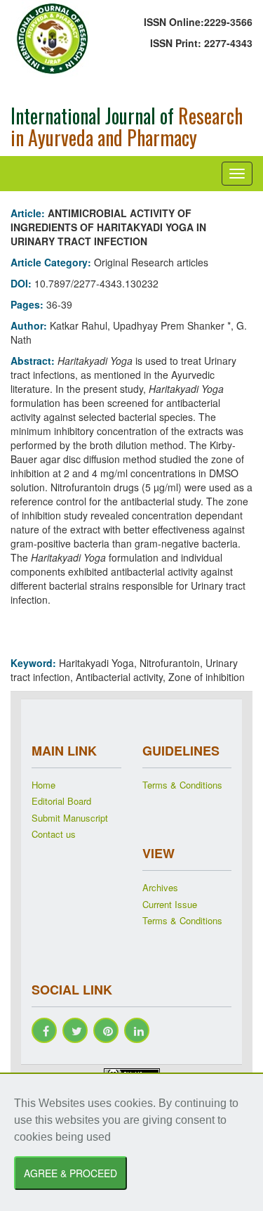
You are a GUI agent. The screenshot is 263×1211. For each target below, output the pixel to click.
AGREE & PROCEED (70, 1173)
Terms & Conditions (182, 785)
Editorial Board (61, 801)
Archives (160, 887)
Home (43, 785)
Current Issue (169, 904)
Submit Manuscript (70, 818)
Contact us (54, 834)
